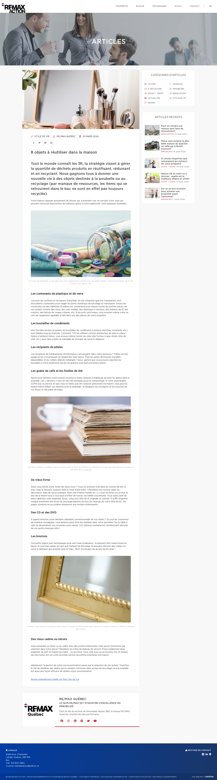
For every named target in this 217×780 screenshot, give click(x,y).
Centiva (208, 776)
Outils (178, 6)
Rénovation (179, 93)
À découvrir (154, 89)
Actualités (153, 98)
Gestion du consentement (164, 777)
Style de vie (41, 137)
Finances (177, 84)
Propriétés (122, 6)
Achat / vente (155, 93)
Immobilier (178, 89)
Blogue (140, 6)
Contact (195, 6)
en (210, 6)
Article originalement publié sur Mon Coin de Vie (55, 679)
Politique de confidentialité (114, 777)
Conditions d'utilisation (140, 777)
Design (151, 103)
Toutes (151, 84)
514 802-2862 (18, 763)
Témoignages (159, 6)
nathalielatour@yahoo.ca (26, 766)
